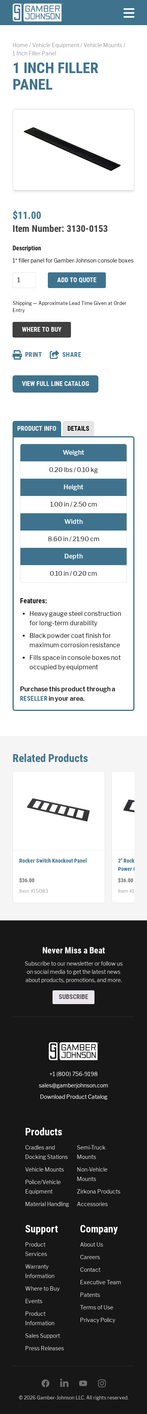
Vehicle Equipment (55, 45)
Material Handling (47, 1204)
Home (20, 45)
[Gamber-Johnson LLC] (38, 13)
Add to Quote (76, 280)
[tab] (37, 429)
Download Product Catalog (73, 1096)
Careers (90, 1257)
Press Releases (44, 1348)
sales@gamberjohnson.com (73, 1085)
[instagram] (102, 1383)
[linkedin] (64, 1383)
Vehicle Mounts (102, 45)
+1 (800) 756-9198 (73, 1074)
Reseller (33, 698)
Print (33, 354)
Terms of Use (96, 1307)
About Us (91, 1244)
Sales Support (42, 1335)
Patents (90, 1294)
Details (78, 428)
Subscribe (73, 997)
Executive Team (100, 1282)
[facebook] (45, 1383)
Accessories (92, 1204)
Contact (90, 1269)
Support (41, 1229)
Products (43, 1132)
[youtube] (83, 1383)
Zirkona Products (98, 1191)
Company (99, 1229)
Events (33, 1301)
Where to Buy (42, 329)
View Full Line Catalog (55, 383)
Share (71, 354)
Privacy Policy (97, 1320)
